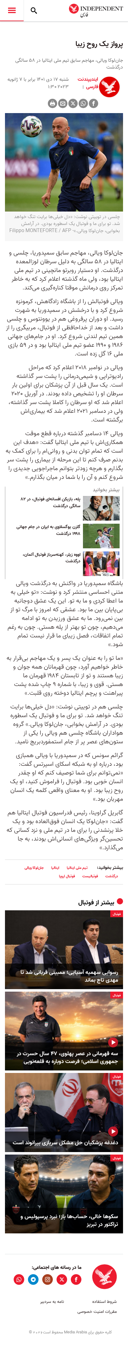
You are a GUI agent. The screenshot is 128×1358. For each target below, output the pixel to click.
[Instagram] (47, 1279)
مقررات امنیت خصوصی (97, 1311)
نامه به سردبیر (52, 1301)
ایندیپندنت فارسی (88, 83)
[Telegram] (33, 1279)
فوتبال (86, 903)
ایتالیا (55, 868)
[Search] (34, 10)
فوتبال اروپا (67, 876)
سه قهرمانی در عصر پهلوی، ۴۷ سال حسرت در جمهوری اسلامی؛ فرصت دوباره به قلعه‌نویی (67, 1057)
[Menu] (12, 10)
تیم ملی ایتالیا (77, 868)
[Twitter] (73, 103)
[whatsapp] (19, 1279)
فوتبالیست (90, 876)
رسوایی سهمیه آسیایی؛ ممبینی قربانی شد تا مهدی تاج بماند (69, 976)
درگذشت (111, 876)
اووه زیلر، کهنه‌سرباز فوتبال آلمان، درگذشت (51, 558)
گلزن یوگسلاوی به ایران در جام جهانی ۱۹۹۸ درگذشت (48, 530)
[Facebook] (93, 103)
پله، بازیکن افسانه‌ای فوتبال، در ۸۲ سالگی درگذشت (50, 503)
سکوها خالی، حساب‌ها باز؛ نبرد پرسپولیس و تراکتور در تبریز (69, 1220)
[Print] (52, 103)
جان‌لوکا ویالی (34, 868)
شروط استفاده (104, 1301)
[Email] (62, 103)
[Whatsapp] (83, 103)
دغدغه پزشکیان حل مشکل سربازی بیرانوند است (65, 1143)
